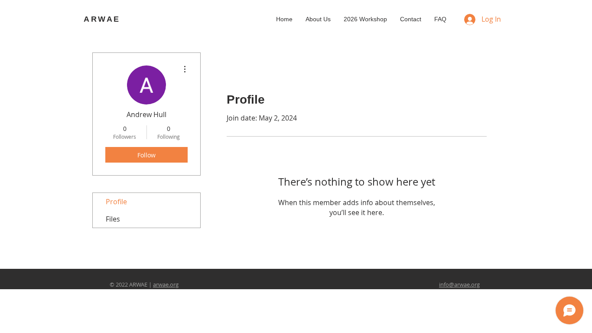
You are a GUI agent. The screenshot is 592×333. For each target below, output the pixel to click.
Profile (116, 201)
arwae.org (166, 284)
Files (113, 219)
